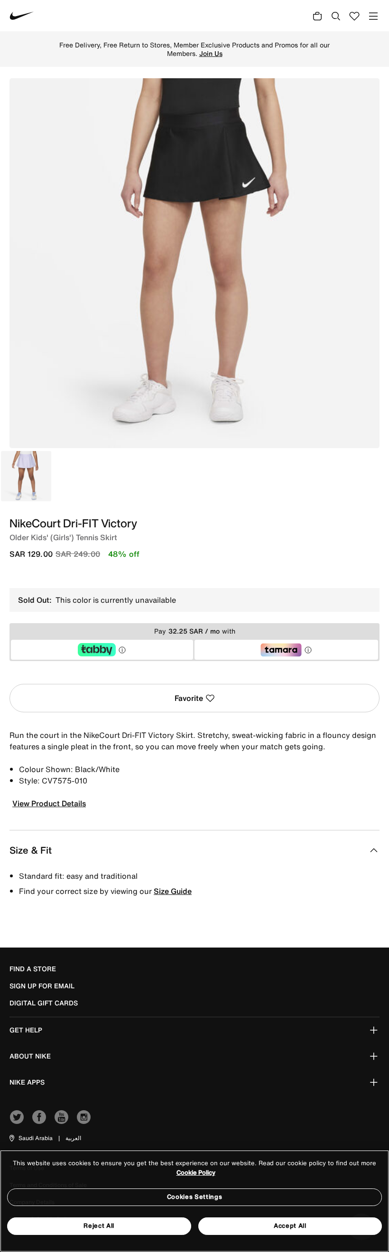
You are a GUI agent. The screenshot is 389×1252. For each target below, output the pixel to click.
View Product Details (49, 803)
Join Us (210, 53)
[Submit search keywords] (336, 15)
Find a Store (32, 969)
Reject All (98, 1225)
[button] (30, 1138)
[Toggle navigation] (373, 16)
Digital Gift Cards (43, 1003)
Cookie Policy (195, 1172)
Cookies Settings (194, 1196)
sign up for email (41, 986)
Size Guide (173, 891)
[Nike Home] (21, 15)
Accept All (290, 1225)
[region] (194, 1201)
